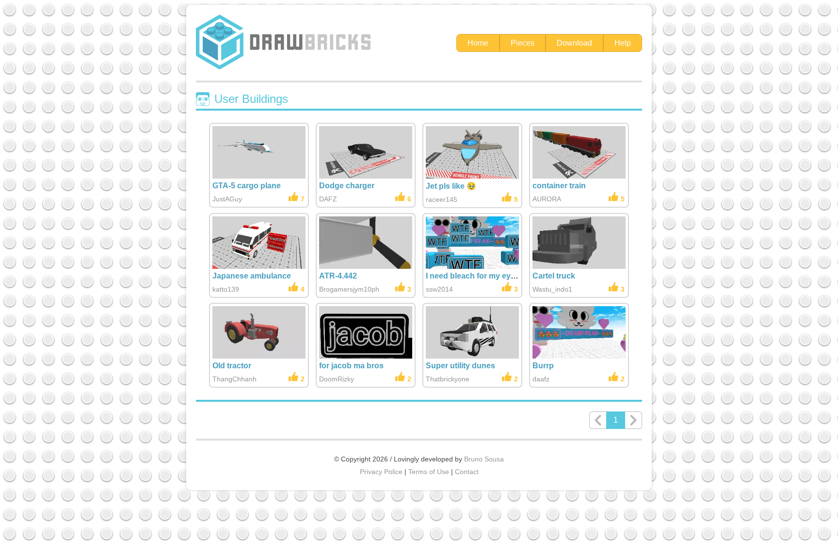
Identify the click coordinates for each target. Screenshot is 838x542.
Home (477, 43)
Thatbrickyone (447, 379)
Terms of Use (428, 472)
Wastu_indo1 (552, 289)
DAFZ (328, 199)
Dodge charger (346, 185)
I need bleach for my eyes (472, 276)
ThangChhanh (234, 379)
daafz (540, 379)
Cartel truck (553, 276)
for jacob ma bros (351, 365)
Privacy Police (381, 472)
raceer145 (441, 199)
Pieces (522, 43)
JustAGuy (227, 199)
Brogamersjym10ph (349, 289)
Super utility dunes (460, 365)
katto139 (225, 289)
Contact (467, 472)
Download (574, 43)
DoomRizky (336, 379)
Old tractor (231, 365)
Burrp (543, 365)
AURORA (546, 199)
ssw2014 (439, 289)
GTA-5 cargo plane (246, 185)
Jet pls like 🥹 (451, 186)
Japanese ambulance (251, 276)
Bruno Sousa (484, 459)
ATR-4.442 (338, 276)
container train (559, 185)
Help (622, 43)
